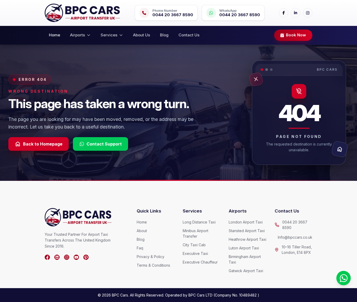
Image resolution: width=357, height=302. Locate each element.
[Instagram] (307, 13)
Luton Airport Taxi (244, 248)
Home (54, 34)
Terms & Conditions (153, 265)
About (142, 230)
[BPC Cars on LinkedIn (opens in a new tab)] (57, 257)
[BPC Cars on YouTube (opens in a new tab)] (76, 257)
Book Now (296, 34)
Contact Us (189, 34)
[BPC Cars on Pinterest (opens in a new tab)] (86, 257)
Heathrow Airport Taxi (247, 239)
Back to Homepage (38, 144)
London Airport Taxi (246, 222)
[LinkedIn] (295, 13)
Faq (140, 248)
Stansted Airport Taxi (247, 230)
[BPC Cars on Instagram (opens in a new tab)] (66, 257)
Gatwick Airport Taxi (246, 271)
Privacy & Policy (150, 256)
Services (109, 34)
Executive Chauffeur (200, 262)
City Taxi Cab (194, 245)
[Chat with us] (343, 278)
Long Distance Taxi (199, 222)
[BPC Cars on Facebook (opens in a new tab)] (47, 257)
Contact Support (104, 144)
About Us (141, 34)
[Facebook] (283, 13)
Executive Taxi (195, 253)
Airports (77, 34)
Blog (164, 34)
